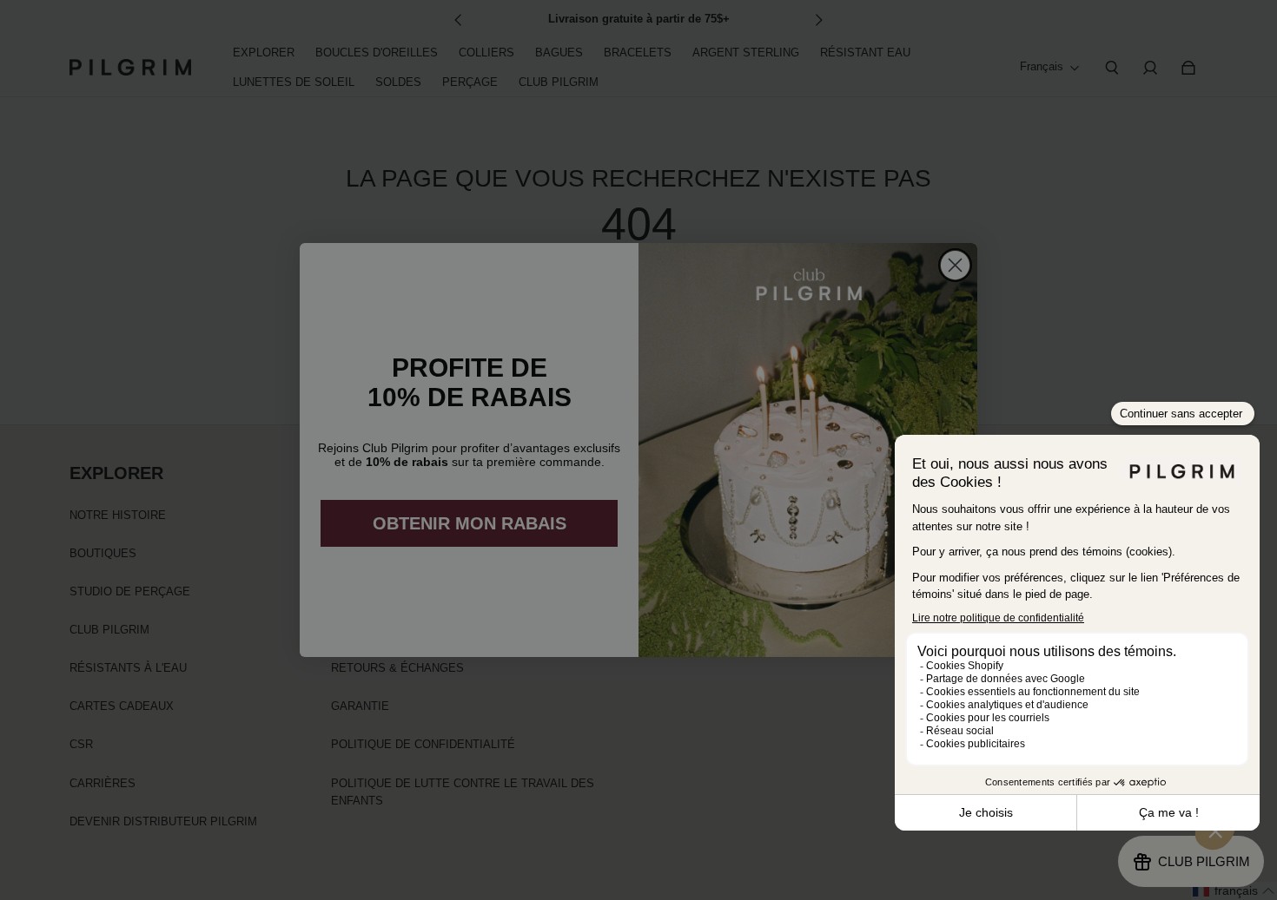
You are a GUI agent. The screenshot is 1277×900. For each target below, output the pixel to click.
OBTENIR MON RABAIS (469, 523)
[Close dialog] (955, 265)
